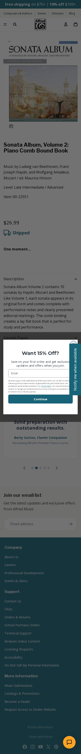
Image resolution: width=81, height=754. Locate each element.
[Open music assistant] (69, 742)
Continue (40, 399)
